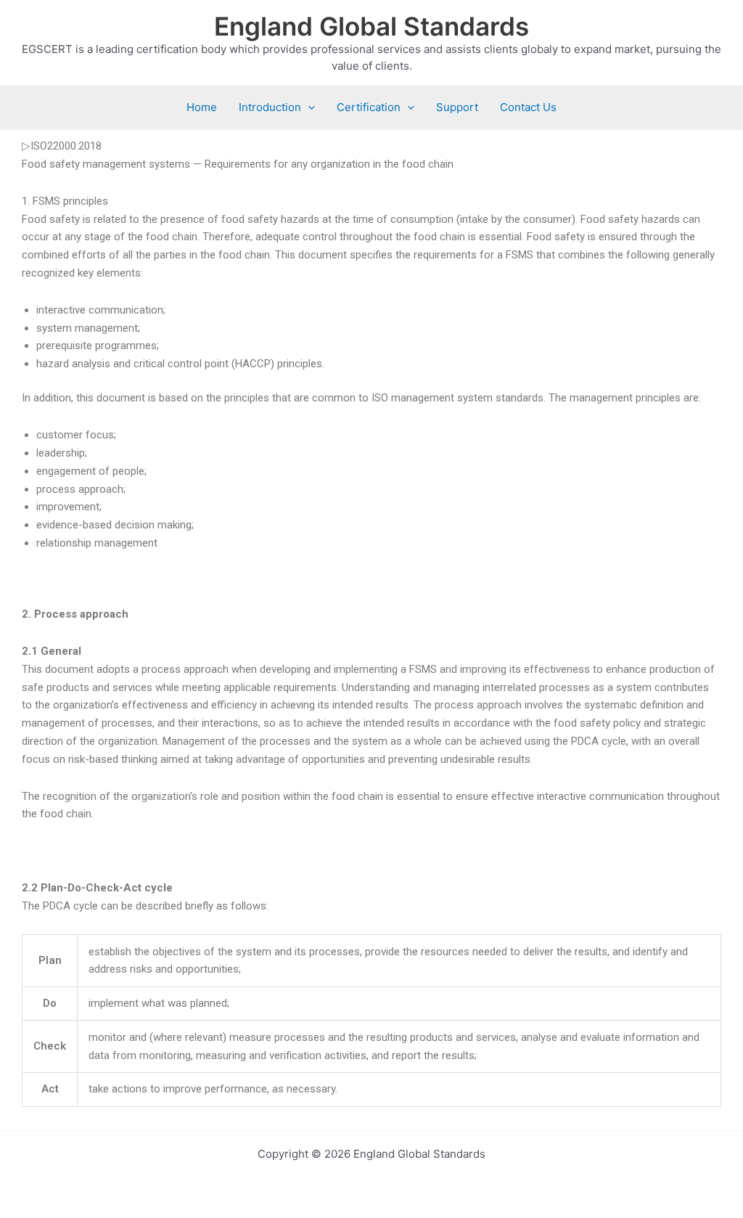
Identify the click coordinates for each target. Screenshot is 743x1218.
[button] (308, 107)
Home (201, 107)
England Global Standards (371, 26)
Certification (369, 107)
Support (457, 107)
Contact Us (528, 107)
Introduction (270, 107)
